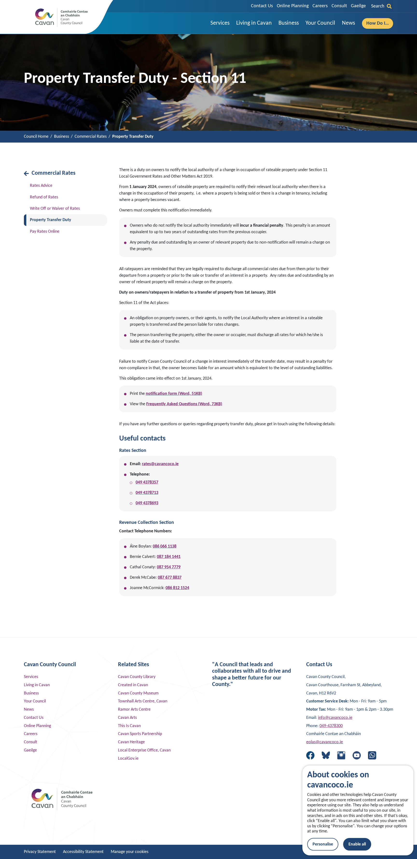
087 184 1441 (169, 557)
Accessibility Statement (83, 852)
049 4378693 (147, 503)
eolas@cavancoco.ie (324, 742)
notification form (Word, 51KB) (174, 393)
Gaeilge (358, 6)
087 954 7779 (169, 567)
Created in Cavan (133, 685)
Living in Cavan (37, 685)
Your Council (35, 701)
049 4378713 (147, 493)
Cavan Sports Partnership (140, 734)
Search (377, 6)
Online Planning (293, 6)
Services (31, 677)
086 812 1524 (177, 588)
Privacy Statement (40, 852)
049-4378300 (331, 726)
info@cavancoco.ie (335, 717)
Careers (320, 6)
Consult (339, 6)
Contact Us (262, 6)
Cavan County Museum (138, 693)
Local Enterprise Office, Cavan (144, 750)
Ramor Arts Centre (134, 709)
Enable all (357, 844)
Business (31, 693)
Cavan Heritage (131, 742)
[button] (220, 23)
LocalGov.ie (128, 758)
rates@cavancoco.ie (160, 464)
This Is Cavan (129, 726)
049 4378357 (147, 482)
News (29, 709)
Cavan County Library (136, 677)
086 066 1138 (164, 546)
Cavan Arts (127, 717)
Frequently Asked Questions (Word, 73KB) (184, 404)
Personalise (323, 844)
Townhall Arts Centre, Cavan (142, 701)
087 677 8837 (169, 577)
